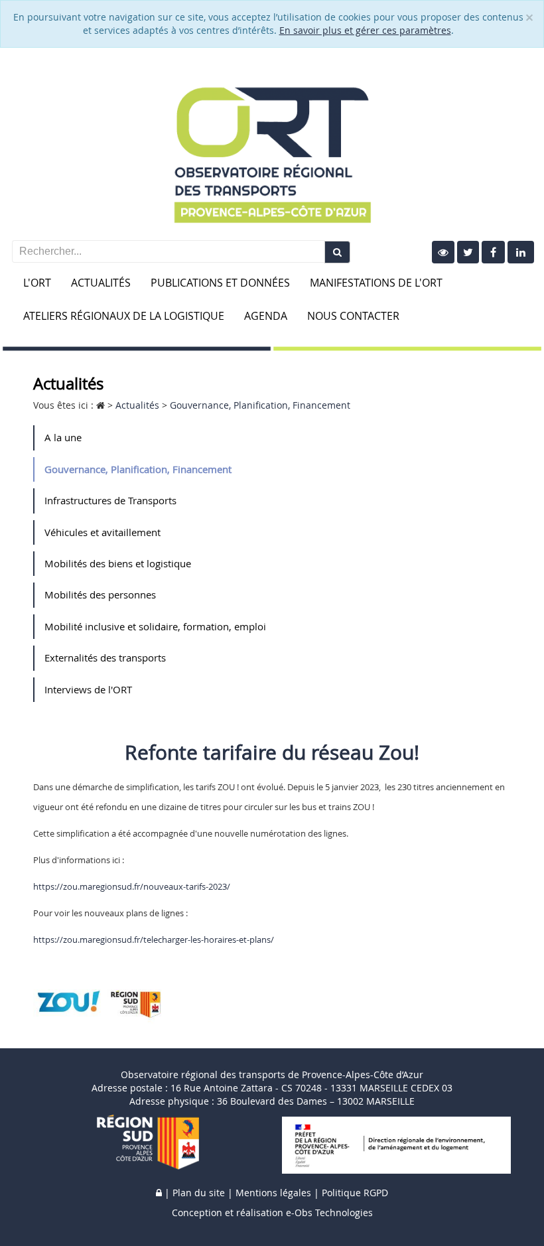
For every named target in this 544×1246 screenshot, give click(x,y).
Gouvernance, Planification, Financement (138, 469)
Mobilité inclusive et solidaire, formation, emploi (155, 626)
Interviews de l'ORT (88, 689)
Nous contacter (353, 316)
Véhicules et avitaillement (102, 532)
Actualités (101, 282)
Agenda (265, 316)
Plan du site (198, 1192)
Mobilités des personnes (100, 594)
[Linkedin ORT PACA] (521, 252)
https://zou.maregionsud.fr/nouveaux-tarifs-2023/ (131, 886)
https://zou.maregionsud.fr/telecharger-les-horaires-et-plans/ (153, 939)
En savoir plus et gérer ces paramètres (365, 30)
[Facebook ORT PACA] (493, 252)
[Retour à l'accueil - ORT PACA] (272, 147)
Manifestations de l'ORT (376, 282)
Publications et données (220, 282)
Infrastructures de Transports (110, 500)
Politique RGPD (355, 1192)
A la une (63, 437)
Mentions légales (273, 1192)
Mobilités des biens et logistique (117, 563)
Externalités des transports (105, 657)
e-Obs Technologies (329, 1212)
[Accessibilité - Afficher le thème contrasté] (443, 252)
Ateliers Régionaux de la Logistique (123, 316)
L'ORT (37, 282)
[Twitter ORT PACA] (468, 252)
